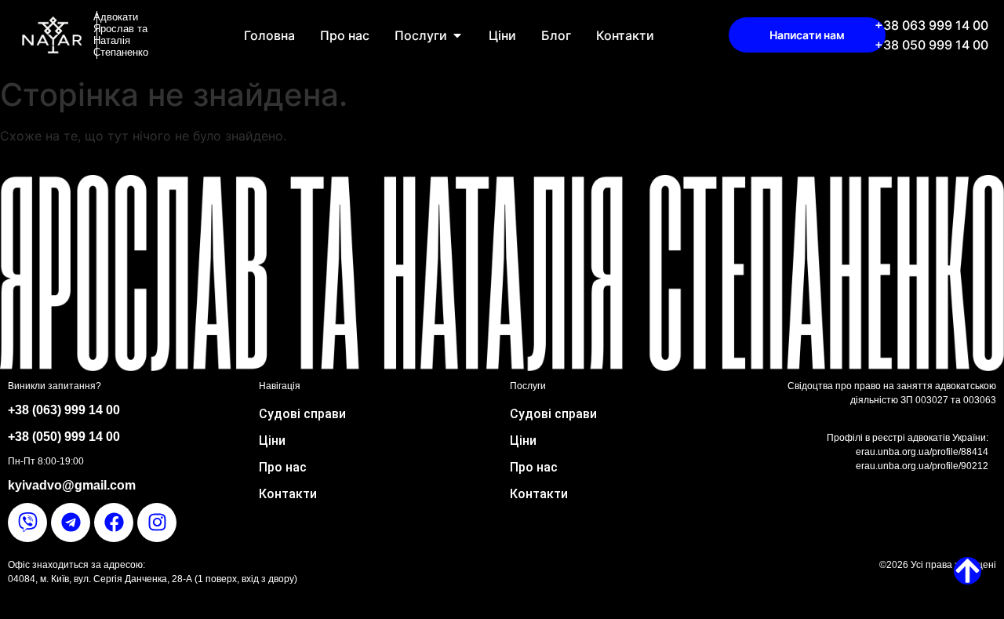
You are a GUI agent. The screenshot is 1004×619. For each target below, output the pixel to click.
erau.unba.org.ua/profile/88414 (922, 451)
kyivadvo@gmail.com (72, 485)
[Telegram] (70, 522)
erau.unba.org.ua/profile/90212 (922, 466)
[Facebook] (113, 522)
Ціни (272, 440)
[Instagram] (156, 522)
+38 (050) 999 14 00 (64, 436)
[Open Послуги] (457, 35)
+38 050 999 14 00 (931, 45)
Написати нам (807, 35)
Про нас (283, 467)
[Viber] (27, 522)
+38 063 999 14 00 (931, 25)
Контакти (288, 493)
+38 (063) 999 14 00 (64, 410)
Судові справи (302, 413)
